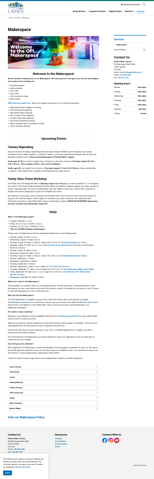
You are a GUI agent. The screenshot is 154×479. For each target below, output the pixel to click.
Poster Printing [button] (16, 388)
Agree (7, 473)
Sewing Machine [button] (16, 382)
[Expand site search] (144, 4)
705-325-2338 (125, 75)
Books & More (79, 11)
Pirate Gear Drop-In (61, 266)
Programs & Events (97, 11)
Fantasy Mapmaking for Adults (73, 256)
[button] (128, 49)
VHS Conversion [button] (16, 393)
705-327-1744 (123, 78)
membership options (85, 302)
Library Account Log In (131, 4)
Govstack (143, 465)
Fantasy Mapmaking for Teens (73, 242)
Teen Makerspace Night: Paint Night (78, 269)
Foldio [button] (12, 398)
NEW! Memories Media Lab (19, 103)
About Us (129, 11)
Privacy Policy (24, 467)
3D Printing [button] (14, 372)
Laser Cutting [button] (15, 367)
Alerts (57, 447)
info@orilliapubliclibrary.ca (130, 72)
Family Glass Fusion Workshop (57, 245)
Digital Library (115, 11)
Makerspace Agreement (20, 302)
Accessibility (60, 441)
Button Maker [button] (15, 408)
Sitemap (58, 439)
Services (140, 11)
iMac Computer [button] (16, 403)
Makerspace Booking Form (70, 316)
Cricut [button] (12, 377)
